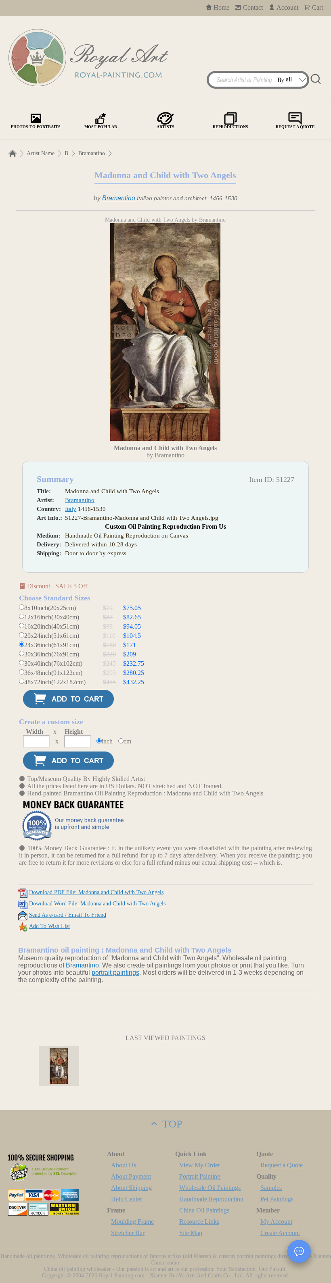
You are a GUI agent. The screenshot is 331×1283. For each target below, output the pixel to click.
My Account (276, 1221)
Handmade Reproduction (211, 1199)
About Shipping (131, 1187)
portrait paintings (115, 972)
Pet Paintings (276, 1199)
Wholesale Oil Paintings (210, 1187)
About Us (123, 1165)
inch (107, 741)
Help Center (126, 1199)
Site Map (190, 1232)
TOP (170, 1124)
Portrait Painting (199, 1176)
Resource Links (199, 1221)
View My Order (199, 1165)
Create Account (280, 1232)
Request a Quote (281, 1165)
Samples (271, 1187)
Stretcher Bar (128, 1232)
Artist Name (40, 153)
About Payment (131, 1176)
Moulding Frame (132, 1221)
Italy (70, 509)
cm (127, 741)
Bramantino (91, 153)
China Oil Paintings (204, 1210)
